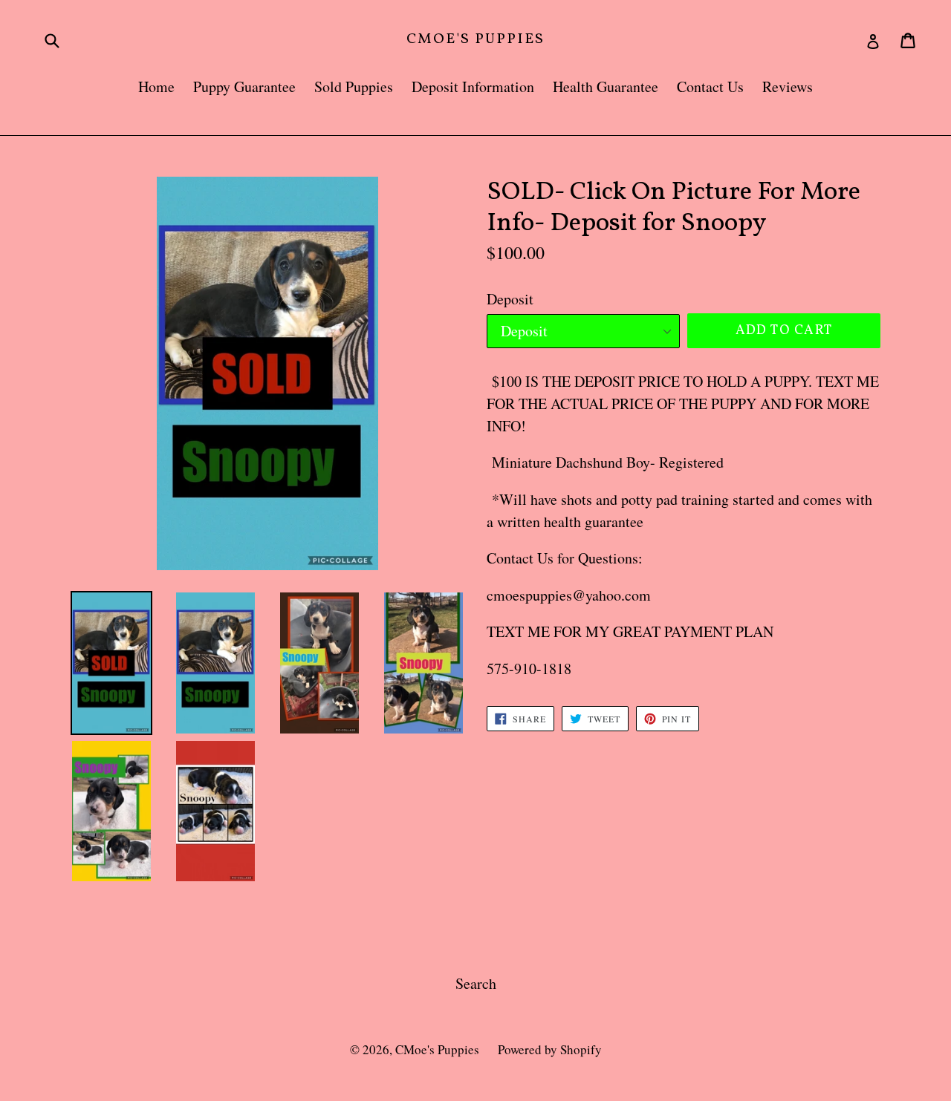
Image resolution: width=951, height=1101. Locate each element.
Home (156, 86)
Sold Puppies (353, 86)
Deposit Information (473, 86)
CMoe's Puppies (475, 39)
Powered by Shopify (550, 1049)
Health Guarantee (605, 86)
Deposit (510, 299)
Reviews (787, 86)
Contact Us (710, 86)
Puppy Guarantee (244, 86)
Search (475, 983)
